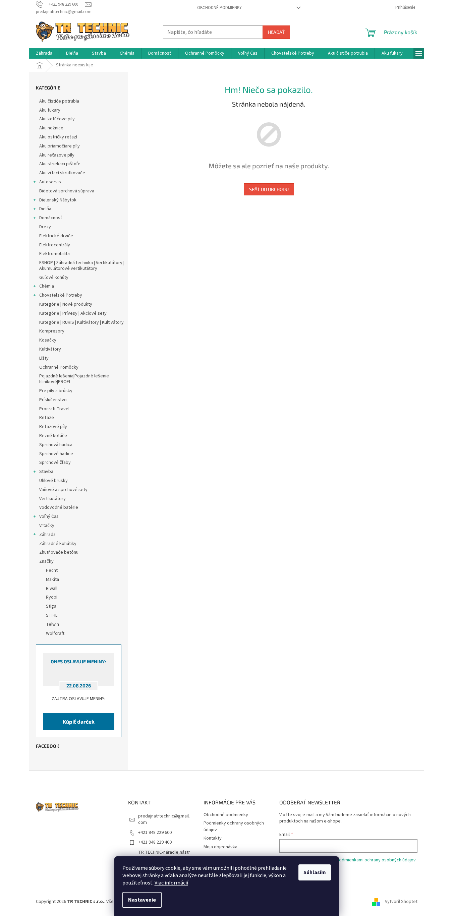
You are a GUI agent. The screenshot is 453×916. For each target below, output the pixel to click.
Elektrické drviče (56, 236)
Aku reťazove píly (56, 155)
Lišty (44, 358)
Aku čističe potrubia (59, 101)
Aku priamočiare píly (59, 146)
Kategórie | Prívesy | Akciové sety (73, 313)
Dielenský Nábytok (57, 200)
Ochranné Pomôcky (58, 367)
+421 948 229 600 (155, 832)
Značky (46, 561)
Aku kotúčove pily (57, 119)
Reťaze (46, 417)
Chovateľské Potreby (60, 295)
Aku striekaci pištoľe (59, 164)
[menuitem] (44, 53)
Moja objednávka (220, 847)
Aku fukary (49, 110)
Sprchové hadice (56, 453)
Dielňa (45, 208)
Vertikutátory (52, 498)
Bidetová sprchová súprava (66, 191)
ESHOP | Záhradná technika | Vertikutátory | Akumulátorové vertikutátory (81, 265)
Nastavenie (142, 900)
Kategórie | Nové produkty (65, 304)
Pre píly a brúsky (55, 390)
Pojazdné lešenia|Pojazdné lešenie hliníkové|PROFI (74, 379)
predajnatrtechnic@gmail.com (164, 819)
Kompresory (51, 331)
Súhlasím (314, 872)
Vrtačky (46, 525)
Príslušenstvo (53, 399)
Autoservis (50, 182)
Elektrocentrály (54, 245)
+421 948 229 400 (155, 842)
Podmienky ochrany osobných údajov (234, 826)
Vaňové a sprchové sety (63, 489)
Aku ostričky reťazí (58, 137)
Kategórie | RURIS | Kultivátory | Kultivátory (81, 322)
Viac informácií (171, 883)
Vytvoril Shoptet (401, 901)
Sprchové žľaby (55, 462)
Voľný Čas (49, 516)
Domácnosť (50, 218)
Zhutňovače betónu (58, 552)
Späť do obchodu (269, 189)
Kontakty (213, 838)
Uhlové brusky (53, 480)
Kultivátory (50, 349)
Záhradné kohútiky (57, 543)
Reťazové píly (53, 426)
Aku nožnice (51, 128)
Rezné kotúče (53, 435)
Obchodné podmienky (219, 8)
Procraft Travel (54, 409)
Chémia (46, 286)
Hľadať (276, 32)
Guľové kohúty (53, 277)
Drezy (45, 227)
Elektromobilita (54, 253)
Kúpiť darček (79, 721)
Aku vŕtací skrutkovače (62, 173)
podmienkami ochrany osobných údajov (376, 860)
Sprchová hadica (55, 444)
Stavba (46, 471)
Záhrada (47, 534)
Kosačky (47, 340)
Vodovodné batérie (58, 507)
